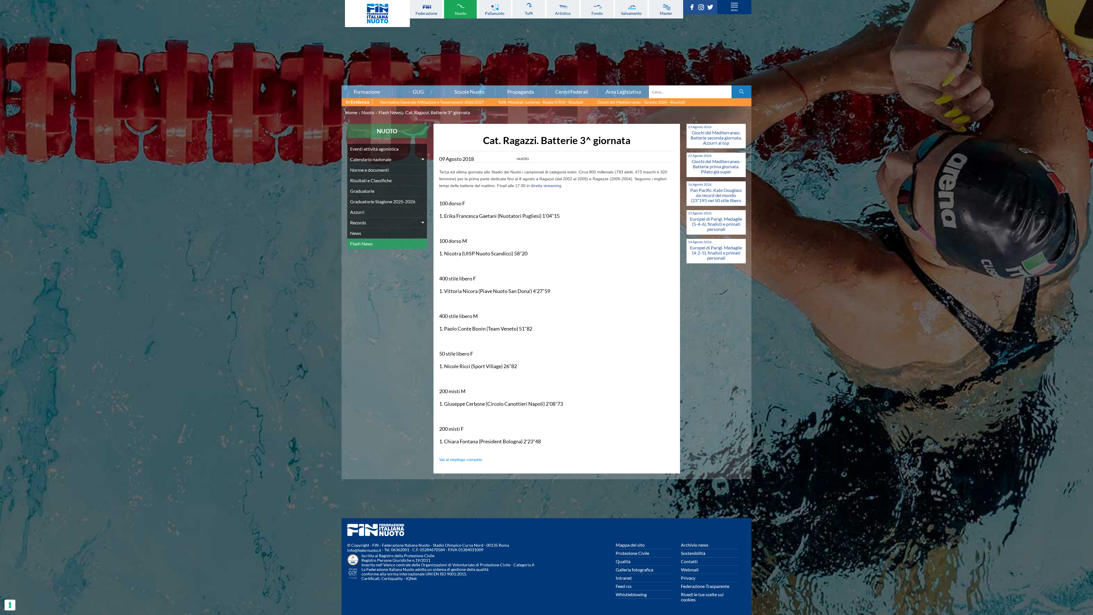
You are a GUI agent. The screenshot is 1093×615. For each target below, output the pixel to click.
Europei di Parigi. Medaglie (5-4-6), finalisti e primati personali (716, 224)
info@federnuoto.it (364, 550)
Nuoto (460, 13)
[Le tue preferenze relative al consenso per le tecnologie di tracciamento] (10, 605)
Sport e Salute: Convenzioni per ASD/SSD (184, 56)
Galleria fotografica (634, 569)
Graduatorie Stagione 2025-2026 (382, 201)
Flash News (361, 243)
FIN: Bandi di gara (184, 37)
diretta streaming (546, 185)
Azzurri (357, 212)
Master (666, 13)
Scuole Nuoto (469, 91)
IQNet (411, 578)
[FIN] (377, 13)
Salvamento (631, 13)
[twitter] (711, 8)
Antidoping (184, 62)
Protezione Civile (632, 553)
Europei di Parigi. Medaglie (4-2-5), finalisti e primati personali (716, 253)
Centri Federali (571, 91)
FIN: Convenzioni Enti (184, 43)
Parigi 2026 (184, 12)
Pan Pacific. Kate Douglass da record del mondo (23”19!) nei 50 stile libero (716, 195)
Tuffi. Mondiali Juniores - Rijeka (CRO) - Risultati (540, 102)
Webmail (689, 569)
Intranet (624, 578)
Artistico (563, 13)
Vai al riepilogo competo (460, 459)
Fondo (597, 13)
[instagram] (702, 8)
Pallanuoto (494, 13)
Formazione (367, 91)
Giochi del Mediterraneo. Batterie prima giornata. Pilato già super (716, 166)
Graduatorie (362, 191)
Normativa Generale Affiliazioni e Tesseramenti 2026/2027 (432, 102)
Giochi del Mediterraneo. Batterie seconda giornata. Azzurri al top (716, 137)
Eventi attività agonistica (374, 148)
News (355, 233)
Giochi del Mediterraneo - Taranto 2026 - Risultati (641, 102)
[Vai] (741, 91)
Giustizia (184, 68)
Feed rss (624, 586)
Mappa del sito (630, 545)
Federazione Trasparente (705, 586)
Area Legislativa (623, 91)
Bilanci (184, 31)
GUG (418, 91)
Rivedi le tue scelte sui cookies (702, 597)
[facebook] (693, 8)
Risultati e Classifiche (371, 180)
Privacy (688, 578)
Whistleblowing (631, 594)
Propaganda (520, 91)
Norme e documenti (184, 25)
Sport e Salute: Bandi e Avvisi (184, 50)
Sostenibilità (693, 553)
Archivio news (694, 545)
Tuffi (529, 13)
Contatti (689, 561)
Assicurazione (184, 81)
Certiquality (392, 578)
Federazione (426, 13)
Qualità (623, 561)
